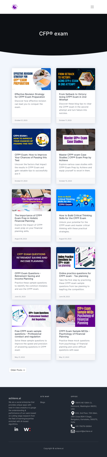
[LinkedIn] (16, 429)
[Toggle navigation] (92, 7)
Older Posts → (18, 370)
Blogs (42, 402)
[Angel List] (27, 429)
